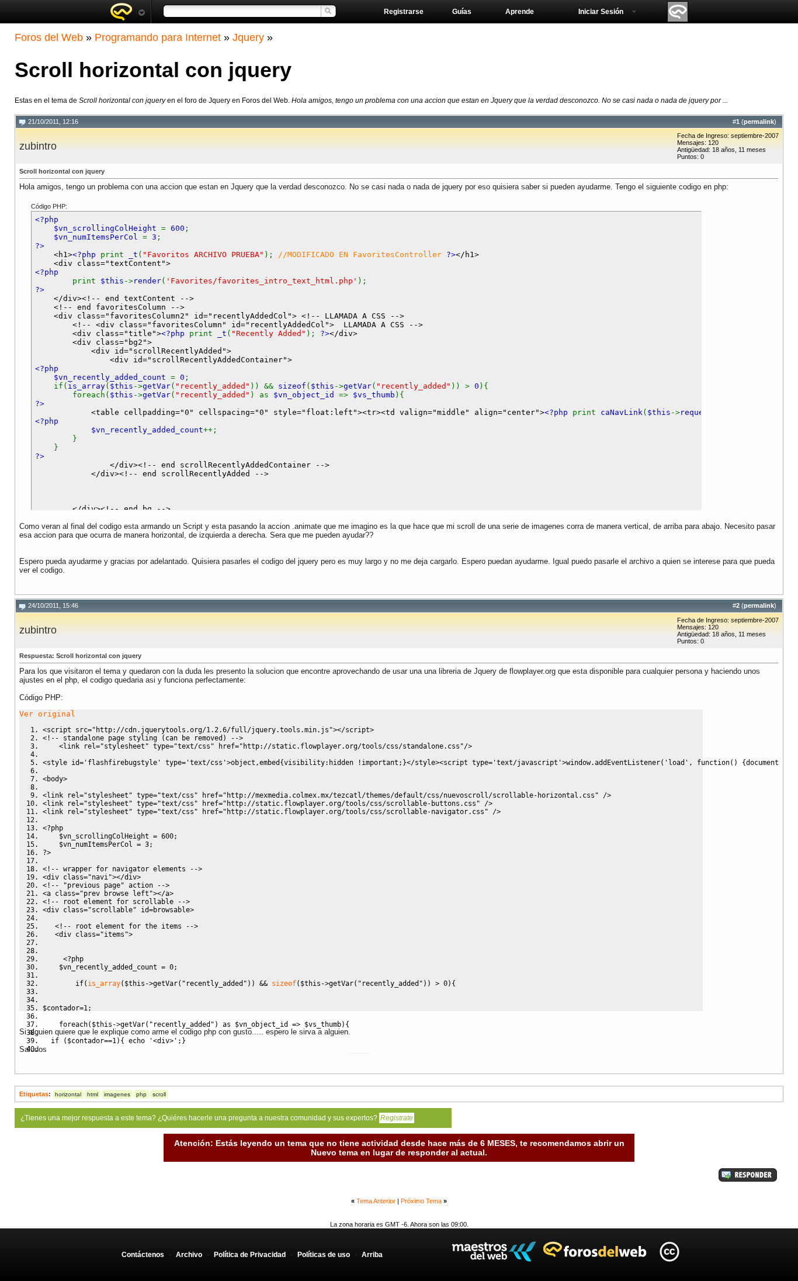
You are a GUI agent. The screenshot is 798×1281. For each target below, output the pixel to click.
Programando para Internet (158, 37)
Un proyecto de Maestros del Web (494, 1251)
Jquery (248, 37)
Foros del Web (49, 37)
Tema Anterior (375, 1200)
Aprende (519, 12)
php (141, 1094)
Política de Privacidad (250, 1255)
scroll (159, 1094)
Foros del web (127, 11)
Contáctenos (143, 1255)
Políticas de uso (323, 1255)
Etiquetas (33, 1093)
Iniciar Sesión (600, 12)
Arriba (372, 1255)
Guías (461, 12)
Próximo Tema (421, 1200)
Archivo (189, 1255)
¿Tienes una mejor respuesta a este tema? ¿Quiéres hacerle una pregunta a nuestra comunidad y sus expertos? (216, 1118)
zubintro (38, 146)
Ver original (47, 713)
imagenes (117, 1094)
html (92, 1094)
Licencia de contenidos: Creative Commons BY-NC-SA (669, 1251)
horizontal (68, 1094)
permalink (759, 121)
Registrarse (404, 12)
